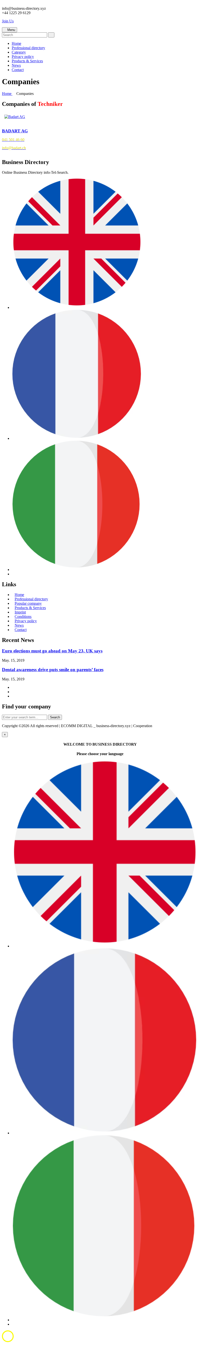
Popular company (28, 603)
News (16, 65)
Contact (18, 70)
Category (19, 52)
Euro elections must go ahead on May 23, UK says (52, 650)
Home (16, 43)
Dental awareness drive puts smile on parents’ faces (52, 669)
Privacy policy (23, 57)
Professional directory (28, 48)
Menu (10, 30)
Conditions (23, 616)
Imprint (20, 612)
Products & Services (27, 61)
